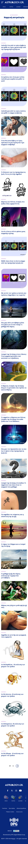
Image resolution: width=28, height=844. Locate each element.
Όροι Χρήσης (12, 808)
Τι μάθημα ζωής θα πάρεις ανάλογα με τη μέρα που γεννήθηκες (10, 576)
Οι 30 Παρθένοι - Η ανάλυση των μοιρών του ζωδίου (13, 666)
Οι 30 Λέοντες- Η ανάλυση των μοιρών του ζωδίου (12, 695)
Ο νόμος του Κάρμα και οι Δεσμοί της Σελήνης (13, 545)
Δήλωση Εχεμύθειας (21, 808)
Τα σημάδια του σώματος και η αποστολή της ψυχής (12, 515)
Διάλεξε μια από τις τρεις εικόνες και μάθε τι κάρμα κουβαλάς (13, 112)
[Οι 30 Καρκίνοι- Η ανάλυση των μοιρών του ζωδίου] (14, 709)
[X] (12, 791)
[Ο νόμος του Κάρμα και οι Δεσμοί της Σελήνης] (14, 529)
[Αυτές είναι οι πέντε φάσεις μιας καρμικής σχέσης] (14, 216)
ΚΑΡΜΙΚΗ (3, 43)
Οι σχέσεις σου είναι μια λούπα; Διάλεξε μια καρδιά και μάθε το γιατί (12, 79)
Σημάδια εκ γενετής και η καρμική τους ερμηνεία (13, 636)
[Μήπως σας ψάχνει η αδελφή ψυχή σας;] (14, 590)
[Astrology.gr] (14, 2)
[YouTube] (20, 791)
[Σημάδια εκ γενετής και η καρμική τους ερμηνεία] (14, 620)
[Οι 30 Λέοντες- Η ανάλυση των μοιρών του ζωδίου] (14, 679)
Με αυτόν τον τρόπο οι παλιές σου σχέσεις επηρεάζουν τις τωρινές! (13, 294)
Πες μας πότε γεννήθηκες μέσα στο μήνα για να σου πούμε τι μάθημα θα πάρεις (12, 325)
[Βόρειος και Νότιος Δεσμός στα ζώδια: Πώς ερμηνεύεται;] (14, 187)
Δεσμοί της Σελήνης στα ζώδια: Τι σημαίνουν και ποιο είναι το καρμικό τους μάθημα (13, 485)
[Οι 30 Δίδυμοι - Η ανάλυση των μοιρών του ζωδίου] (14, 739)
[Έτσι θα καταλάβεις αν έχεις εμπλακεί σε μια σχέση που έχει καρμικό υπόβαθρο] (14, 126)
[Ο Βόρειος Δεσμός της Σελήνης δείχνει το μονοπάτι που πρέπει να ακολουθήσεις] (14, 371)
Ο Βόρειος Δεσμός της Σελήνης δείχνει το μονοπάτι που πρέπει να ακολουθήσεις (13, 388)
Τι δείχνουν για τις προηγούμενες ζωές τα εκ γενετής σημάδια (13, 173)
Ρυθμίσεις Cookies (10, 811)
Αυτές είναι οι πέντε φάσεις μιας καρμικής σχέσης (13, 232)
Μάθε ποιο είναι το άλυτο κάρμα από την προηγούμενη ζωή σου (13, 262)
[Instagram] (16, 791)
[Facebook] (7, 791)
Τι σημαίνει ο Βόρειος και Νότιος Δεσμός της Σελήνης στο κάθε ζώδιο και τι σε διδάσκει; (13, 419)
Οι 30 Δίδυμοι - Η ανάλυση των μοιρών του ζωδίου (12, 754)
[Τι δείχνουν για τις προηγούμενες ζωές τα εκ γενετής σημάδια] (14, 157)
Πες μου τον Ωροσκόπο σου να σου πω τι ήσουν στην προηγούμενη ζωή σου (14, 451)
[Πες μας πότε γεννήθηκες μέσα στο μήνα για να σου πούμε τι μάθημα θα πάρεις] (14, 308)
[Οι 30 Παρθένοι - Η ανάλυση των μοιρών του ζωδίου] (14, 650)
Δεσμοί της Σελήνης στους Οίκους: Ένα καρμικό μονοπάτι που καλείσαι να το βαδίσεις (14, 356)
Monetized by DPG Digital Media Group (14, 834)
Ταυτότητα (4, 808)
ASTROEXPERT (14, 15)
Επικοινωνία (19, 811)
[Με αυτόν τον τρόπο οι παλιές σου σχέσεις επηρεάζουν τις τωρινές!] (14, 278)
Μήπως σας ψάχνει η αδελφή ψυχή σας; (14, 606)
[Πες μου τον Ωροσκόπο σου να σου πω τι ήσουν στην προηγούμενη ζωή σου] (14, 434)
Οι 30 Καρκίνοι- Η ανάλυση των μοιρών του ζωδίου (12, 725)
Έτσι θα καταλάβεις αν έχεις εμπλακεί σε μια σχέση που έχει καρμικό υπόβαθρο (12, 143)
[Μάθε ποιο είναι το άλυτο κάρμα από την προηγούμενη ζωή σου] (14, 246)
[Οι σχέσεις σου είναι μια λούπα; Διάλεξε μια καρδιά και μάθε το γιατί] (14, 62)
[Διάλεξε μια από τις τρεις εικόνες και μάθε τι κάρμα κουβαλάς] (14, 96)
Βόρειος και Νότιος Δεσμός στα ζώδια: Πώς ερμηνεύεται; (12, 203)
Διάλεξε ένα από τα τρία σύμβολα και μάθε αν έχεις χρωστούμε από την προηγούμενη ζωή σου (13, 47)
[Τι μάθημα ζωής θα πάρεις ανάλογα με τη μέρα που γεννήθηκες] (14, 559)
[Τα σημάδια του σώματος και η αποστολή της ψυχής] (14, 500)
